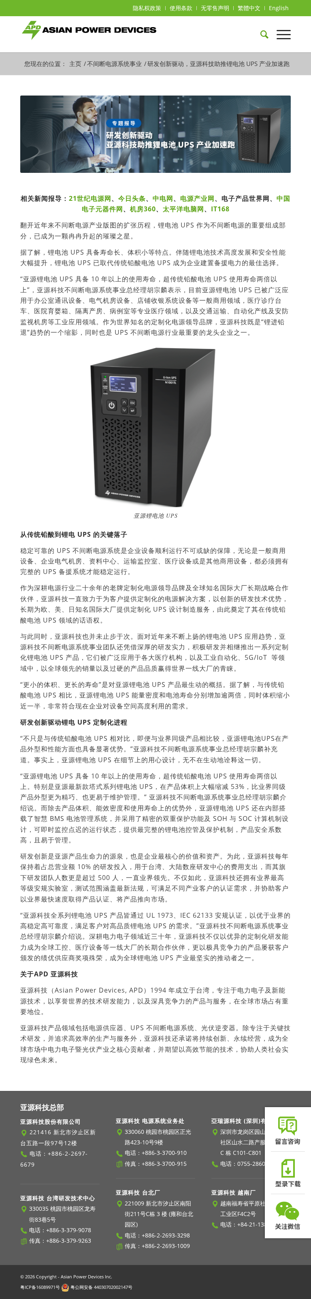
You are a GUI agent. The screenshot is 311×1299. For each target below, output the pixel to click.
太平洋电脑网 (183, 208)
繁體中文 (249, 8)
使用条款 (181, 8)
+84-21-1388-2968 (261, 1224)
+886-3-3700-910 (164, 1153)
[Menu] (279, 34)
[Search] (260, 34)
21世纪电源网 (90, 198)
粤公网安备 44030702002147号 (100, 1287)
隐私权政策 (147, 8)
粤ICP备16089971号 (40, 1287)
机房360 (143, 208)
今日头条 (132, 198)
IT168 (220, 208)
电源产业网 (197, 198)
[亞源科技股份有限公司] (89, 34)
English (279, 8)
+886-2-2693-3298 (166, 1235)
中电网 (163, 198)
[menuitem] (147, 8)
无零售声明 (215, 8)
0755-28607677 (257, 1163)
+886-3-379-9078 (68, 1230)
